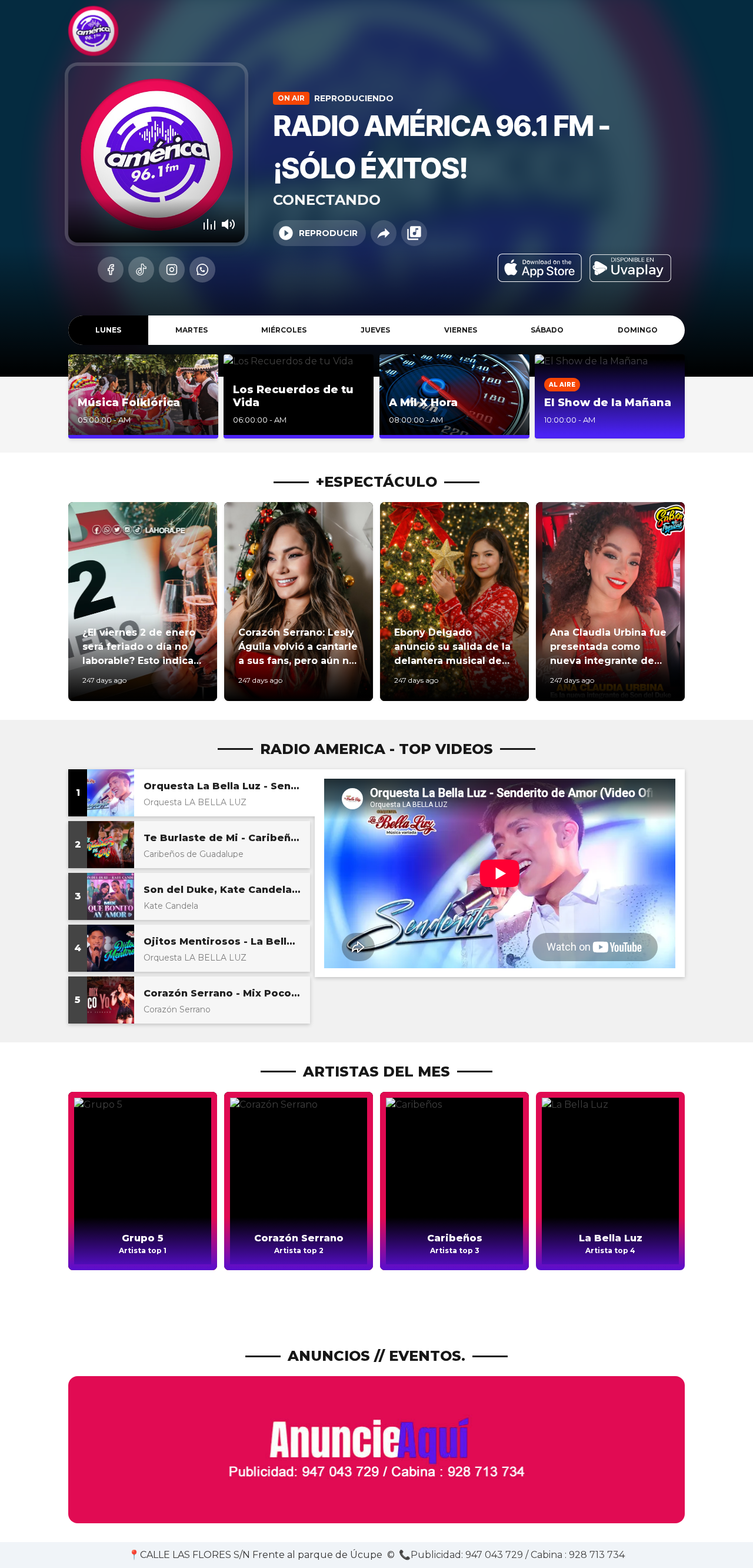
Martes (191, 329)
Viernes (460, 329)
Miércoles (283, 329)
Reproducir (328, 233)
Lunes (108, 329)
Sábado (547, 329)
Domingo (638, 329)
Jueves (375, 329)
